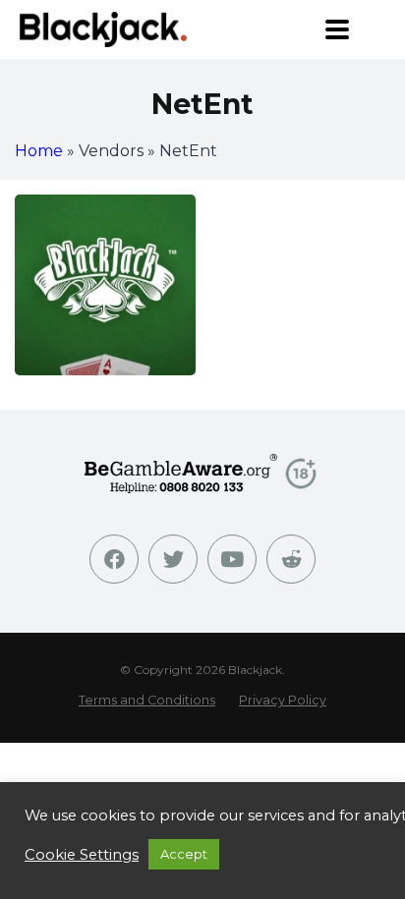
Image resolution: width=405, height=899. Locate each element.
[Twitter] (173, 559)
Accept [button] (183, 854)
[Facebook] (114, 559)
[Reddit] (291, 559)
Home (39, 150)
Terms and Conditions (147, 700)
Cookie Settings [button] (82, 855)
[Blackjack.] (103, 29)
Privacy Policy (282, 700)
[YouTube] (232, 559)
